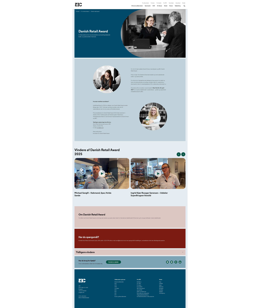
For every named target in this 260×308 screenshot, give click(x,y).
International (178, 3)
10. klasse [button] (160, 6)
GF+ (116, 293)
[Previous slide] (179, 154)
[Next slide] (183, 154)
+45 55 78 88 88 (82, 290)
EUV (116, 290)
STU (115, 294)
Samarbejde (171, 3)
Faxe (160, 281)
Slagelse (161, 291)
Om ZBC (165, 3)
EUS (115, 291)
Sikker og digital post (141, 291)
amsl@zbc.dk (100, 127)
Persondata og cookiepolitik (143, 293)
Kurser (171, 6)
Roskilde (161, 290)
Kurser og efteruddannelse (120, 296)
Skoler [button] (166, 6)
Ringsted (161, 288)
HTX (116, 285)
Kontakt (183, 3)
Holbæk (161, 283)
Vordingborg (162, 293)
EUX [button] (154, 6)
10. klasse (117, 288)
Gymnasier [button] (148, 6)
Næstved (161, 286)
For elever (153, 3)
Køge (160, 285)
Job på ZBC (139, 290)
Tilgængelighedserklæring (142, 294)
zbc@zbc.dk (81, 292)
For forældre (159, 3)
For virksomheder (145, 3)
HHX (116, 286)
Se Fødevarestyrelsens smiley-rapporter (145, 296)
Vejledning (178, 6)
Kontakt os (139, 281)
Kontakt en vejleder (113, 262)
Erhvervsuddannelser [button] (137, 6)
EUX (115, 283)
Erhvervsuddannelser (119, 281)
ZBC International (141, 288)
